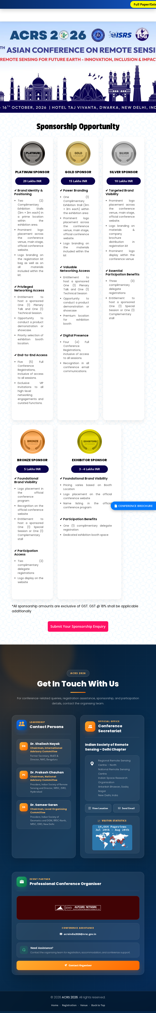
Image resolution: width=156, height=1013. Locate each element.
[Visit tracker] (112, 837)
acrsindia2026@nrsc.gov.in (80, 934)
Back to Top (98, 1005)
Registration (69, 1005)
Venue (84, 1005)
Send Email (128, 808)
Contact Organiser (80, 965)
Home (54, 1005)
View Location (100, 808)
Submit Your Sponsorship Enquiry (78, 626)
